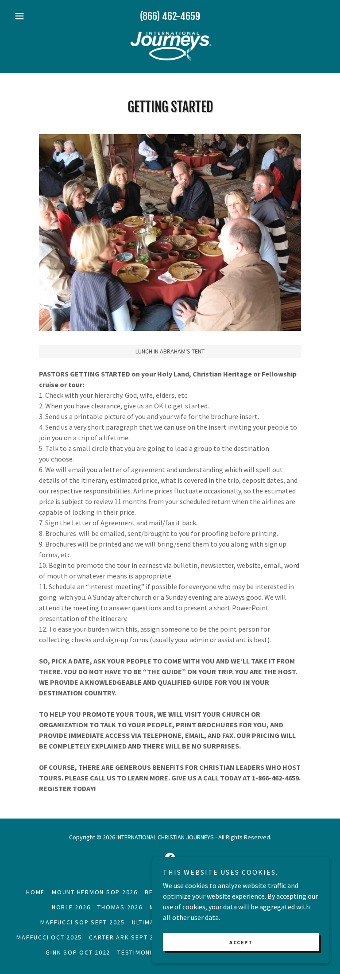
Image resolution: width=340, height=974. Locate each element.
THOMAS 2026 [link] (119, 907)
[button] (34, 16)
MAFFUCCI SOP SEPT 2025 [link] (82, 922)
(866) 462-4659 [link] (170, 16)
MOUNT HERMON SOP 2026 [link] (95, 892)
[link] (170, 46)
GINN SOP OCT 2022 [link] (78, 952)
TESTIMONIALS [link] (140, 952)
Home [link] (35, 892)
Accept (240, 942)
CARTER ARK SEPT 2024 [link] (127, 937)
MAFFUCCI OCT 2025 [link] (49, 937)
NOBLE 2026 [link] (71, 907)
